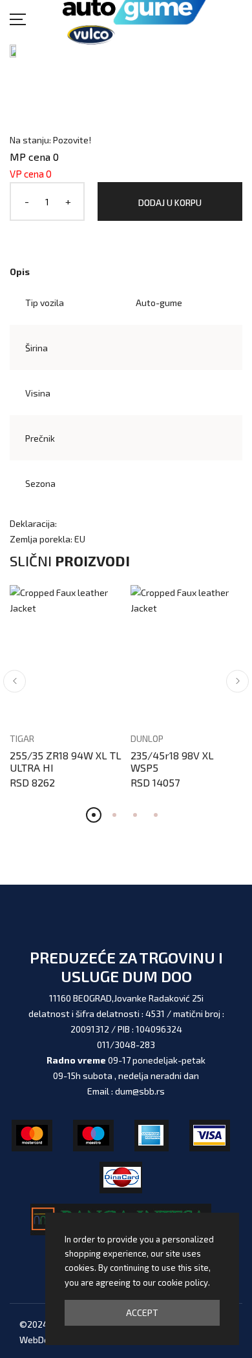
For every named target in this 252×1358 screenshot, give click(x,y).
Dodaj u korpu (170, 202)
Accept (142, 1312)
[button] (14, 681)
